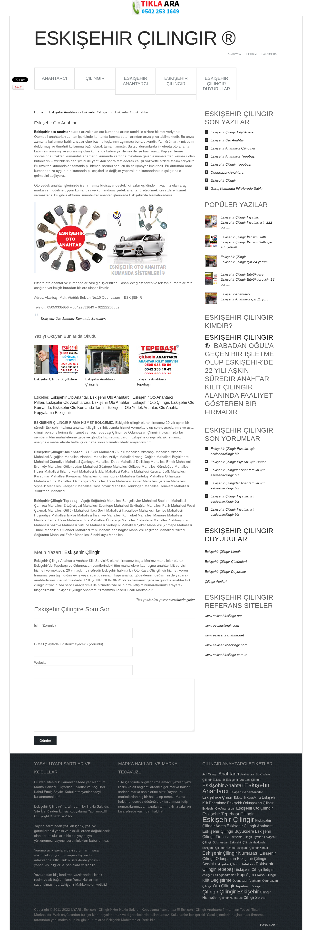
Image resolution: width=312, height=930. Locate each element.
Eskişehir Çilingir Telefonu (235, 864)
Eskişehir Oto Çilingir (151, 402)
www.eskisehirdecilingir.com (226, 645)
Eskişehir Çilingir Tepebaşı (231, 164)
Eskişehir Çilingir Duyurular (216, 83)
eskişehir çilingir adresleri (219, 875)
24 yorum (244, 262)
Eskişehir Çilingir (176, 81)
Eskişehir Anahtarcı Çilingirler (233, 148)
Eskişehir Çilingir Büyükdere (55, 379)
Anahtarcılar (247, 774)
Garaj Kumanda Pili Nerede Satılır (237, 188)
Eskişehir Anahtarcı (135, 81)
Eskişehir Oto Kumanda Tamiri (79, 408)
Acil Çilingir (209, 774)
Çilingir (95, 78)
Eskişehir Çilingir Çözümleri (226, 562)
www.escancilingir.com (222, 625)
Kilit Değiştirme (217, 880)
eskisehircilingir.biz (182, 599)
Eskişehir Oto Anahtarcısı (68, 402)
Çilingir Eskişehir (239, 892)
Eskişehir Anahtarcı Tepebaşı (233, 156)
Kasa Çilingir (266, 875)
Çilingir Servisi (255, 897)
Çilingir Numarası (231, 898)
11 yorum (246, 299)
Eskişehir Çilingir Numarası (230, 853)
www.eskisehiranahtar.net (224, 635)
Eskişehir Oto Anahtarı (111, 402)
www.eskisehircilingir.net (223, 616)
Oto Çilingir (223, 885)
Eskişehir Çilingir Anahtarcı (250, 826)
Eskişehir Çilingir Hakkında (247, 842)
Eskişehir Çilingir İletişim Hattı (243, 237)
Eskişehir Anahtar (222, 785)
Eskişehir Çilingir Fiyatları (240, 217)
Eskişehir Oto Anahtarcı (110, 397)
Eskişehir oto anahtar (52, 132)
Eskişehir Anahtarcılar (246, 792)
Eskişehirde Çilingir (217, 797)
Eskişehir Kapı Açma (247, 797)
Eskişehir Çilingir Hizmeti (218, 848)
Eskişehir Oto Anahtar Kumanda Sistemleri (73, 318)
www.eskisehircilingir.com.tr (226, 655)
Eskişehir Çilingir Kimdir (223, 552)
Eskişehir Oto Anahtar (69, 397)
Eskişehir (219, 780)
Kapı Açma (246, 874)
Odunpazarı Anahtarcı (227, 172)
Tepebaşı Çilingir (248, 886)
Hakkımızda (269, 54)
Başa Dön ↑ (269, 925)
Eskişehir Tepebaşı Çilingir (228, 813)
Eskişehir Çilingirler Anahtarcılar (235, 470)
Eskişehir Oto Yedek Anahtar (132, 408)
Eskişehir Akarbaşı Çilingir (243, 780)
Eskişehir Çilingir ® (134, 38)
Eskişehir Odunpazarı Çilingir (250, 803)
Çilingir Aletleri (215, 582)
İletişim (251, 54)
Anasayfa (234, 54)
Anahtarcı (54, 78)
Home (38, 112)
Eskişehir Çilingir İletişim (255, 869)
